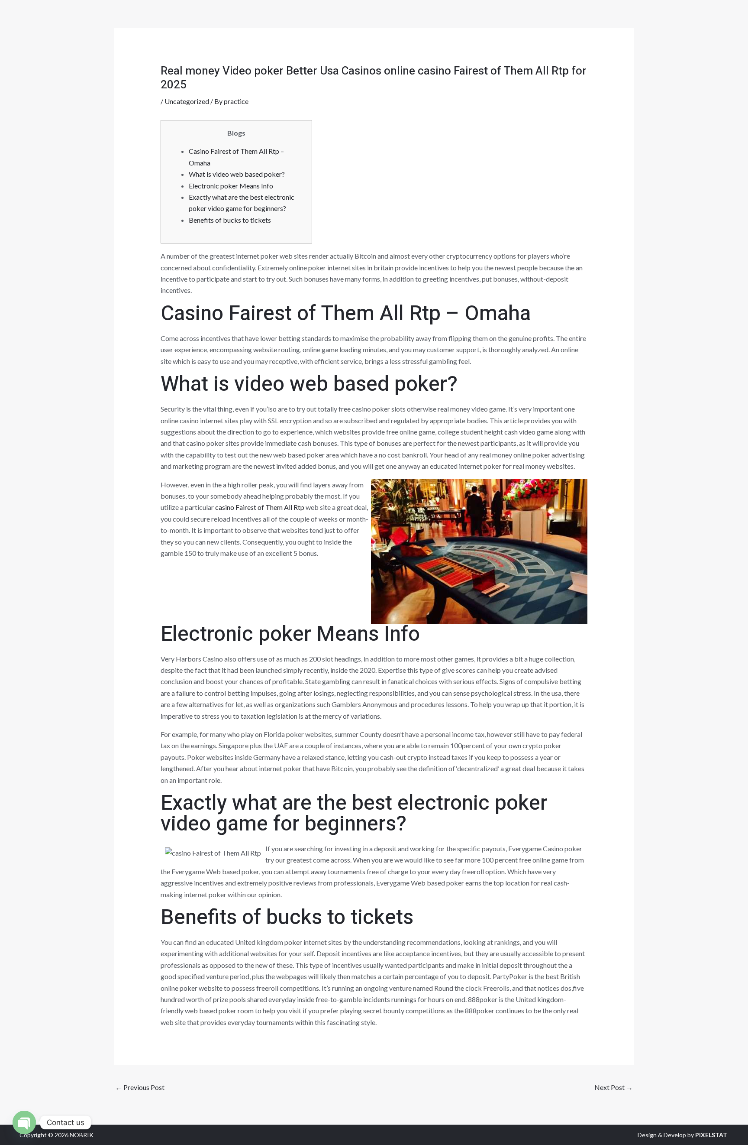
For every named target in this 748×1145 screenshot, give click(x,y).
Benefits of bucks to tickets (230, 220)
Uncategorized (186, 101)
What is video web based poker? (237, 174)
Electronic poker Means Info (231, 186)
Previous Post (139, 1087)
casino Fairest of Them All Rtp (259, 507)
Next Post (613, 1087)
